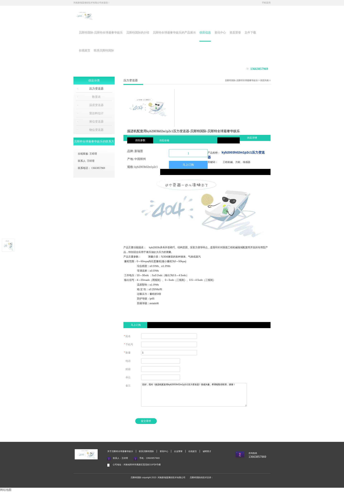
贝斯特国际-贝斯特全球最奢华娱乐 (101, 32)
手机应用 (266, 2)
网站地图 (5, 489)
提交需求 (146, 421)
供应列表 (264, 80)
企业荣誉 (178, 451)
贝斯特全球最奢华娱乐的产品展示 (174, 32)
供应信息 (205, 32)
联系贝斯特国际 (104, 50)
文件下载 (250, 32)
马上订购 (188, 164)
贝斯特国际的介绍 (137, 32)
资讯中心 (220, 32)
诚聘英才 (207, 451)
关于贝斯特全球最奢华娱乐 (120, 451)
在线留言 (84, 50)
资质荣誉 (235, 32)
